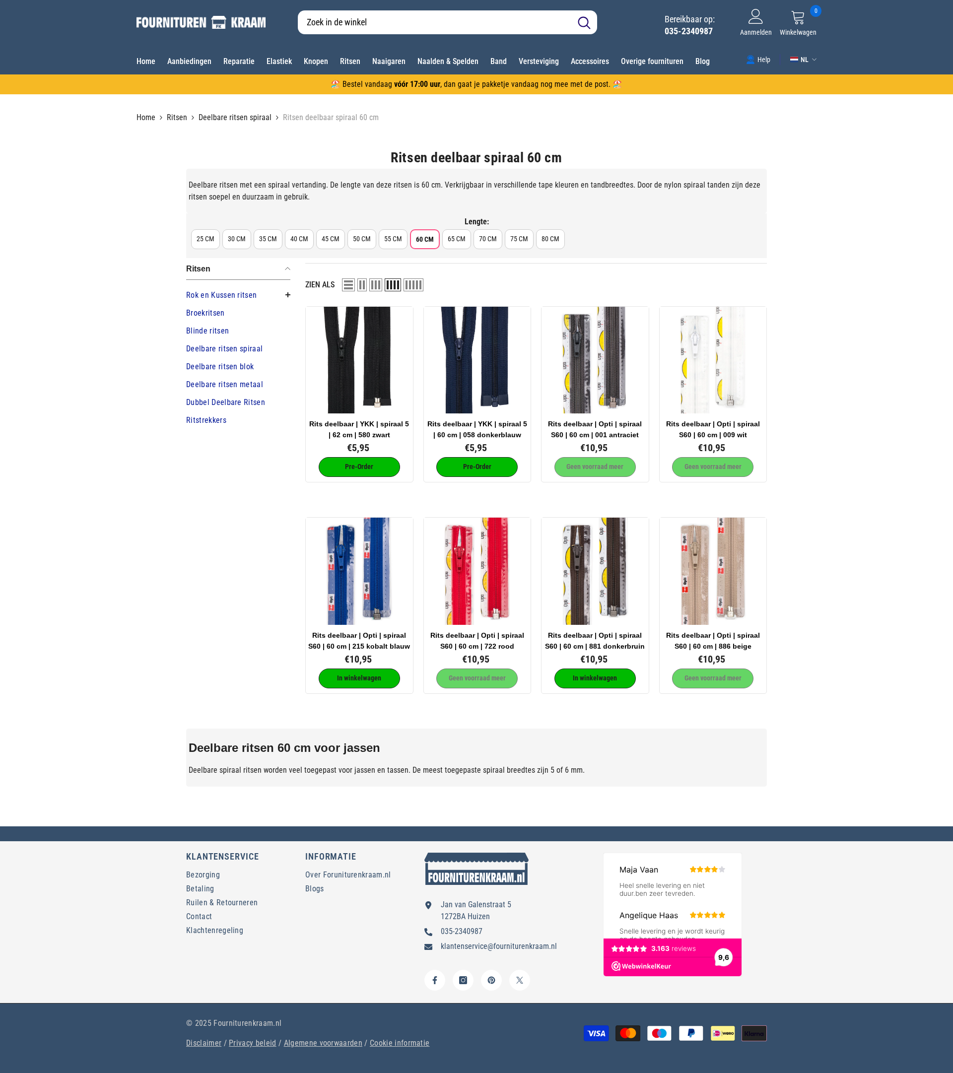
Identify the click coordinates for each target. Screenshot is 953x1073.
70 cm (488, 239)
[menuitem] (238, 295)
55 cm (393, 239)
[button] (348, 284)
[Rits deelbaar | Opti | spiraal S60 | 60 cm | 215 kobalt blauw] (359, 571)
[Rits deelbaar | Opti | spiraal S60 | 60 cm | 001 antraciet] (595, 360)
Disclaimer (203, 1043)
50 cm (362, 239)
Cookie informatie (399, 1043)
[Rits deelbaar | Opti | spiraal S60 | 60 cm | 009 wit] (713, 360)
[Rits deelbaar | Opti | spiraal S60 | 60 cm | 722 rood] (477, 571)
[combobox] (434, 22)
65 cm (457, 239)
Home (145, 117)
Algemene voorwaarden (323, 1043)
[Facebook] (434, 980)
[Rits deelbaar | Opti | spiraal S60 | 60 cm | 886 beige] (713, 571)
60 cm (425, 239)
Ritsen (177, 117)
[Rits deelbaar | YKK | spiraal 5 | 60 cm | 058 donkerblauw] (477, 360)
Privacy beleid (252, 1043)
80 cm (550, 239)
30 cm (237, 239)
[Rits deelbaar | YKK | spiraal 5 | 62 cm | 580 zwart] (359, 360)
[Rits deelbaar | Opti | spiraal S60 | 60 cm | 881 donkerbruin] (595, 571)
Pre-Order (359, 466)
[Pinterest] (491, 980)
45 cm (331, 239)
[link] (758, 59)
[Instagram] (463, 980)
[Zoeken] (447, 22)
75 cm (519, 239)
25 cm (205, 239)
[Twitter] (519, 980)
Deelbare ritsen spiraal (235, 117)
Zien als (320, 284)
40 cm (299, 239)
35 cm (268, 239)
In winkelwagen (359, 678)
